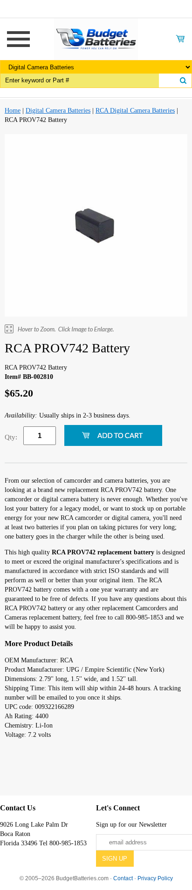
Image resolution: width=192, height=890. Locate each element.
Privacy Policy (155, 878)
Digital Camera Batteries (58, 110)
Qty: (11, 437)
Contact (123, 878)
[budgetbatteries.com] (96, 38)
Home (13, 110)
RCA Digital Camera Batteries (135, 110)
